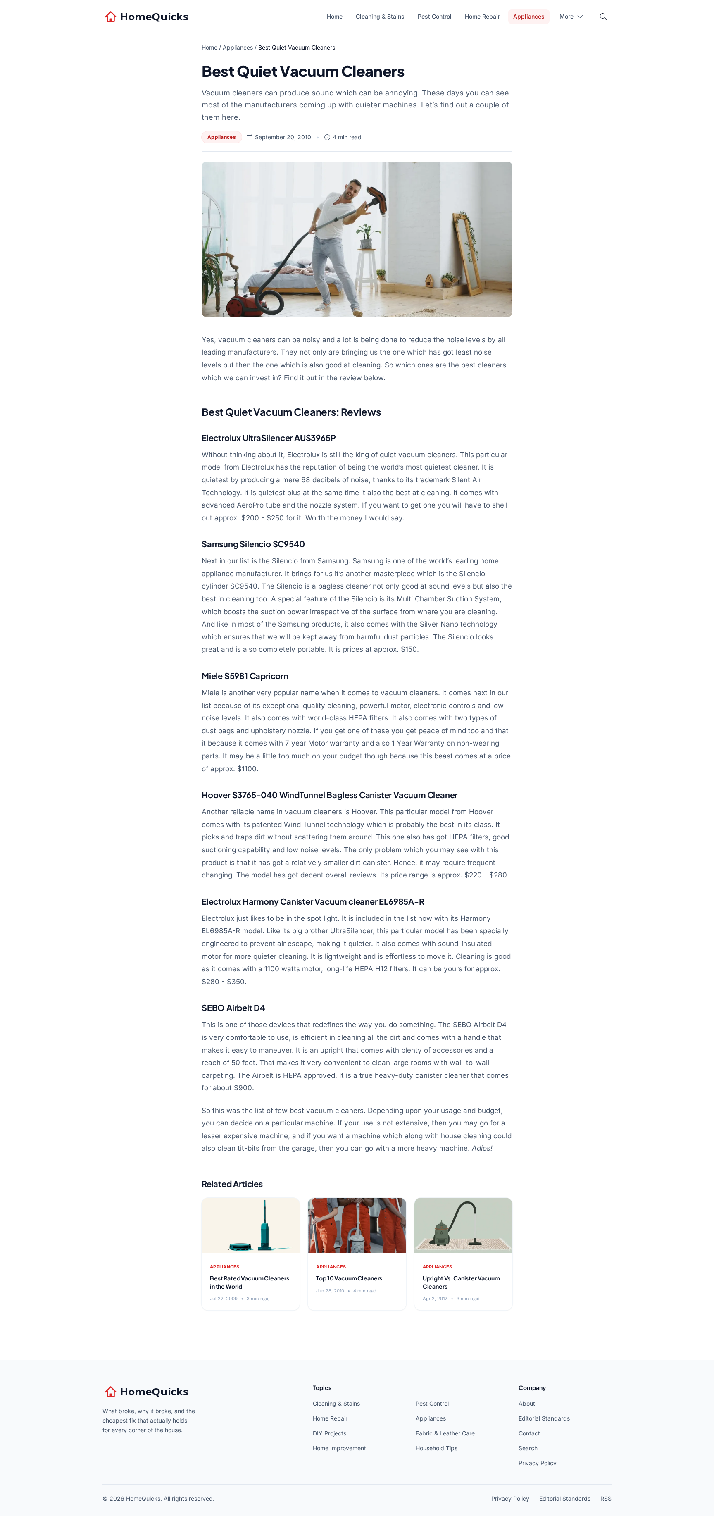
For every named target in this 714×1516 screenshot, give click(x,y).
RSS (606, 1498)
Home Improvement (339, 1448)
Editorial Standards (544, 1418)
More (566, 16)
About (527, 1403)
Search (528, 1448)
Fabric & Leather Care (445, 1433)
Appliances (529, 16)
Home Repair (482, 16)
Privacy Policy (538, 1462)
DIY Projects (329, 1433)
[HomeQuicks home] (147, 16)
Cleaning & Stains (380, 16)
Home (335, 16)
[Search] (603, 16)
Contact (529, 1433)
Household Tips (436, 1448)
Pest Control (435, 16)
